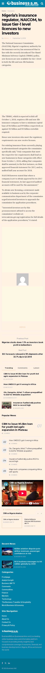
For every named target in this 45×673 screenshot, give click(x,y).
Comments (6, 586)
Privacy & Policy (8, 625)
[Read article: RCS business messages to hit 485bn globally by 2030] (7, 564)
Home (4, 11)
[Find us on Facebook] (2, 663)
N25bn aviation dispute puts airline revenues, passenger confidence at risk (27, 551)
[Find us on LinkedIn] (9, 663)
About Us (5, 619)
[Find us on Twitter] (5, 663)
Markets (5, 596)
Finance (5, 593)
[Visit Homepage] (22, 3)
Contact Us (6, 622)
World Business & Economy (13, 605)
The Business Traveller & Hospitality (16, 602)
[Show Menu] (3, 3)
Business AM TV (8, 583)
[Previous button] (38, 513)
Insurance (11, 11)
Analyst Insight (8, 580)
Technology (6, 599)
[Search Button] (42, 3)
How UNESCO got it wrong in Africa (20, 384)
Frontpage (6, 577)
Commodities (7, 590)
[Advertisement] (22, 91)
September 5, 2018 (19, 38)
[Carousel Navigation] (39, 513)
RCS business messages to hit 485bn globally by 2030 (28, 563)
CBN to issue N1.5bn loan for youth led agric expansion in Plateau (21, 375)
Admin (6, 38)
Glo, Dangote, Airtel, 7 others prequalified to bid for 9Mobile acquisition (23, 393)
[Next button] (41, 513)
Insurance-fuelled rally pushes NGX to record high (27, 404)
